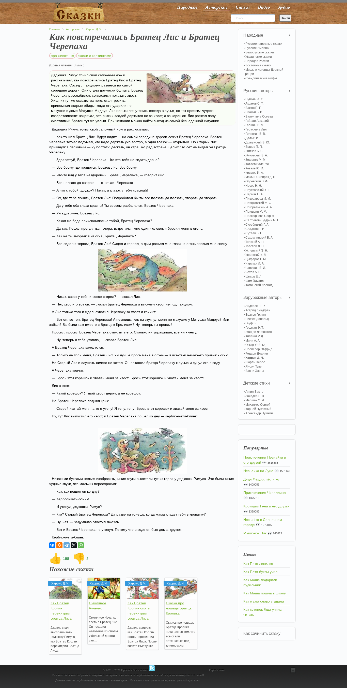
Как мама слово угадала (263, 601)
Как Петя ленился (258, 564)
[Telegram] (67, 545)
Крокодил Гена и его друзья (266, 506)
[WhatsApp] (81, 545)
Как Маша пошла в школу (264, 593)
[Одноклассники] (59, 545)
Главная (54, 29)
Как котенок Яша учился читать (263, 612)
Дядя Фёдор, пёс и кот (262, 479)
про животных (62, 56)
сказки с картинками (94, 56)
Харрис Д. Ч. (94, 29)
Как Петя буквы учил (260, 572)
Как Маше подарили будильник (260, 582)
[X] (74, 545)
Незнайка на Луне (258, 471)
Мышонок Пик (254, 533)
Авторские (73, 29)
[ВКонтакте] (52, 545)
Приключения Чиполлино (264, 493)
